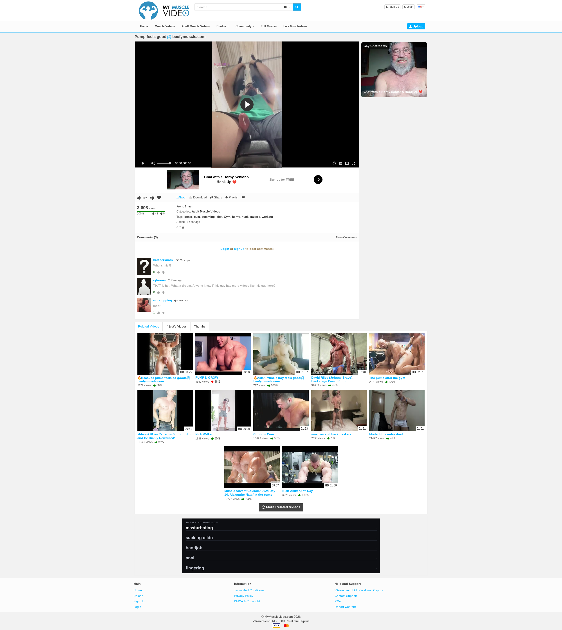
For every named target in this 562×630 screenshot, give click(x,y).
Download (199, 197)
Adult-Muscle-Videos (206, 211)
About (182, 197)
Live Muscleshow (295, 26)
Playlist (233, 197)
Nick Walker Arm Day (297, 491)
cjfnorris (159, 280)
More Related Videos (283, 507)
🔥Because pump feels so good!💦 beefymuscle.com (163, 379)
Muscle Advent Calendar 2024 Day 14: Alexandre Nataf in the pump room (249, 494)
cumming (208, 216)
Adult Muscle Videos (196, 26)
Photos (221, 26)
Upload (417, 26)
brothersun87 (163, 260)
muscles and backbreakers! (332, 434)
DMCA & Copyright (247, 601)
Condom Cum (263, 434)
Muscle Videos (165, 26)
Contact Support (346, 596)
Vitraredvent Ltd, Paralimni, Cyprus (359, 590)
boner (188, 216)
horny (236, 216)
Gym (227, 216)
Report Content (345, 606)
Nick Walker (204, 434)
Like (144, 198)
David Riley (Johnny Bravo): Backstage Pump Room (332, 379)
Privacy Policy (243, 596)
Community (244, 26)
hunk (245, 216)
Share (217, 197)
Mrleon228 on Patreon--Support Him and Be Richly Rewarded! (164, 435)
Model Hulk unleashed (386, 434)
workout (267, 216)
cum (197, 216)
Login (409, 6)
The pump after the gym (387, 378)
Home (144, 26)
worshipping (162, 300)
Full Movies (269, 26)
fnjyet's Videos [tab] (177, 326)
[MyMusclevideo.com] (164, 10)
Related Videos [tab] (148, 326)
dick (219, 216)
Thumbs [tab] (199, 326)
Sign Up (394, 6)
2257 (338, 601)
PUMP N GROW (206, 377)
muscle (255, 216)
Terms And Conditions (249, 590)
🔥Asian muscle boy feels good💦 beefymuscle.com (278, 379)
